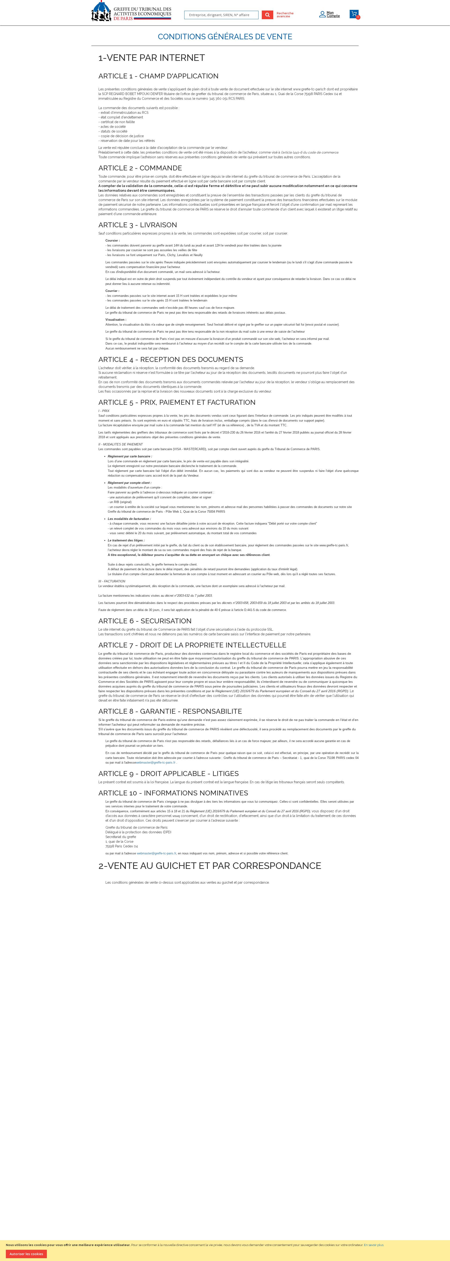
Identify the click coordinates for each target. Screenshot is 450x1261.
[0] (354, 15)
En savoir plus (373, 1245)
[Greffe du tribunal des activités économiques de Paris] (131, 12)
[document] (225, 1250)
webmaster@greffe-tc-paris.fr (155, 762)
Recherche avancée (282, 14)
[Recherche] (267, 15)
